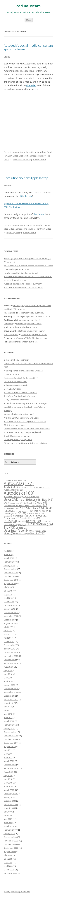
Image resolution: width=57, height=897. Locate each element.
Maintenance (35, 513)
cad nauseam (28, 6)
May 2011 (8, 753)
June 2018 (8, 590)
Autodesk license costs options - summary (23, 283)
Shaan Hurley (10, 525)
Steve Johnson (39, 159)
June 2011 (8, 750)
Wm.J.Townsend (11, 334)
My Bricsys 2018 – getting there (18, 439)
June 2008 (8, 858)
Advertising (31, 152)
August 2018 (9, 583)
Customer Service (32, 505)
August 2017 (9, 623)
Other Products (37, 225)
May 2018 (8, 594)
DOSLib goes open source (15, 425)
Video (15, 155)
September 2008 (11, 848)
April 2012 (8, 717)
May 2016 (8, 677)
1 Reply (7, 56)
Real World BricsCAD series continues (20, 392)
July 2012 (8, 706)
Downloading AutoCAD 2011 (16, 269)
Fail (24, 508)
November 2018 (11, 572)
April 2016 (8, 681)
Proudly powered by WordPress (17, 891)
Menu (28, 20)
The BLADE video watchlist (15, 381)
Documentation (11, 508)
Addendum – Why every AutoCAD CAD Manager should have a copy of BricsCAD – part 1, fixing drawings (25, 407)
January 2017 (9, 648)
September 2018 (11, 580)
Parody (42, 155)
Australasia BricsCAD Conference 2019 (21, 378)
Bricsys (33, 499)
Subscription (39, 524)
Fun (5, 155)
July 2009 (8, 811)
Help (8, 511)
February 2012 (10, 724)
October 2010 (10, 764)
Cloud (49, 152)
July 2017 (8, 627)
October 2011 (10, 739)
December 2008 (11, 837)
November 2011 (11, 735)
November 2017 (11, 616)
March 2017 (9, 641)
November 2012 (11, 692)
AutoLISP (33, 496)
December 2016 (11, 652)
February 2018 (10, 605)
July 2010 (8, 775)
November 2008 (11, 840)
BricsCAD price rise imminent (16, 436)
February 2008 (10, 873)
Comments (10, 505)
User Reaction (38, 530)
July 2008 (8, 855)
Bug (47, 499)
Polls (10, 520)
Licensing (10, 513)
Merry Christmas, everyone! (16, 399)
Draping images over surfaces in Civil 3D (33, 316)
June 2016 (8, 674)
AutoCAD (19, 483)
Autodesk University (15, 496)
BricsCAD (15, 499)
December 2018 (11, 569)
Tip (9, 527)
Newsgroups (20, 515)
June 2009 (8, 815)
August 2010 (9, 772)
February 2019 (10, 561)
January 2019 (9, 565)
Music (8, 516)
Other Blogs (38, 515)
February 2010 (10, 793)
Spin (10, 155)
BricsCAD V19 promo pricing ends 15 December (25, 421)
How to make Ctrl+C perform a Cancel (21, 273)
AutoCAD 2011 (42, 488)
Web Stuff (23, 155)
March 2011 (9, 761)
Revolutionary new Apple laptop (26, 178)
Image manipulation (22, 511)
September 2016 (11, 663)
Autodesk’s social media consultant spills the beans (28, 47)
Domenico (8, 323)
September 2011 (11, 743)
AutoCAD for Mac (13, 489)
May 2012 (8, 714)
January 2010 (9, 797)
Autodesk (41, 152)
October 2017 (10, 619)
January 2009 (9, 833)
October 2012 (10, 695)
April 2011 (8, 757)
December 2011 (11, 732)
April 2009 (8, 822)
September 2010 (11, 768)
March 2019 (9, 558)
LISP (21, 513)
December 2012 (11, 688)
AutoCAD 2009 (18, 487)
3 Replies (8, 185)
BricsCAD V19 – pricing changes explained (22, 432)
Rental (33, 521)
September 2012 (11, 699)
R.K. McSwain (10, 312)
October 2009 (10, 800)
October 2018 (10, 576)
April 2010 (8, 786)
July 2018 (8, 587)
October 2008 (10, 844)
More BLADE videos (12, 388)
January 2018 (9, 609)
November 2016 (11, 656)
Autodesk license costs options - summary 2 (23, 287)
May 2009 (8, 819)
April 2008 (8, 866)
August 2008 (9, 851)
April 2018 (8, 598)
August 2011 (9, 746)
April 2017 (8, 637)
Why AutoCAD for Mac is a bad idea (31, 338)
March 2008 (9, 869)
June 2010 (8, 779)
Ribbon (46, 521)
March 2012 (9, 721)
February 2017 (10, 645)
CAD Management (13, 503)
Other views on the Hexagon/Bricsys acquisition (25, 443)
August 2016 (9, 666)
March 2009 (9, 826)
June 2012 (8, 710)
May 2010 (8, 782)
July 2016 (8, 670)
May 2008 (8, 862)
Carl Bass (29, 503)
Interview (42, 511)
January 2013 (9, 685)
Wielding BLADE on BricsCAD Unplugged (22, 417)
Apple (27, 228)
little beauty (26, 196)
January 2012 (9, 728)
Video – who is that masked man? (19, 414)
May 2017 (8, 634)
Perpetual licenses (30, 518)
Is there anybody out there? (31, 312)
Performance (11, 518)
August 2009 (9, 808)
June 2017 (8, 630)
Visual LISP (23, 533)
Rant (21, 521)
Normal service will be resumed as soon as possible (27, 428)
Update (21, 527)
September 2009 (11, 804)
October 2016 (10, 659)
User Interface (17, 530)
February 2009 (10, 829)
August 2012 (9, 703)
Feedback (35, 508)
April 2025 (8, 551)
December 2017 (11, 612)
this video (31, 85)
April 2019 (8, 554)
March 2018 (9, 601)
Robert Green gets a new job (16, 385)
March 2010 (9, 790)
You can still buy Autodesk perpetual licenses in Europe (28, 265)
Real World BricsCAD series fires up (19, 396)
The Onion (38, 214)
